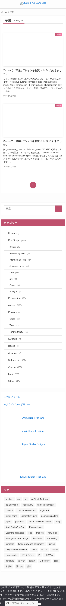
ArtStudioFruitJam (39, 499)
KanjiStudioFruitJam (15, 527)
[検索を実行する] (58, 208)
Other (14, 381)
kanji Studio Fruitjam (33, 431)
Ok (8, 603)
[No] (39, 604)
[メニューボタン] (4, 4)
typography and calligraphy (31, 544)
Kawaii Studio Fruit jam (33, 477)
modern (40, 533)
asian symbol (12, 505)
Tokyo (15, 325)
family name (11, 516)
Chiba (15, 319)
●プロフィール (12, 397)
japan (8, 521)
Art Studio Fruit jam (33, 417)
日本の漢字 (44, 561)
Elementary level (20, 253)
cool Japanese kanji (26, 510)
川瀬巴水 (49, 555)
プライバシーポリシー (24, 603)
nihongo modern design (17, 538)
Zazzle (15, 367)
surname (10, 544)
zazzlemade (11, 555)
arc (13, 279)
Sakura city (17, 360)
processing (52, 538)
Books (13, 346)
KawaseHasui (36, 527)
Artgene (14, 353)
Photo (14, 312)
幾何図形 (10, 561)
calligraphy (28, 505)
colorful (9, 510)
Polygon (15, 291)
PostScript (17, 240)
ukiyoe (15, 305)
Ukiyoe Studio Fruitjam (33, 444)
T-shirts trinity (18, 332)
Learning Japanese (15, 533)
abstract (9, 499)
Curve (15, 285)
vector (34, 549)
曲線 (56, 561)
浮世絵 (19, 566)
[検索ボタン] (62, 4)
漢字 (29, 566)
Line (14, 272)
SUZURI (14, 339)
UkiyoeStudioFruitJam (16, 549)
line (30, 533)
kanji (14, 374)
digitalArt (44, 510)
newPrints (52, 533)
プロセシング (27, 555)
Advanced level (19, 266)
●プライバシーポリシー (17, 404)
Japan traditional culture (40, 521)
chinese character (45, 505)
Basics (15, 247)
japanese (19, 521)
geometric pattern (49, 516)
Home (13, 233)
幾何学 (21, 561)
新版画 (32, 561)
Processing (17, 298)
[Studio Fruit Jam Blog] (33, 4)
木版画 (9, 566)
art (26, 499)
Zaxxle (44, 549)
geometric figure (29, 516)
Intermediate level (21, 260)
